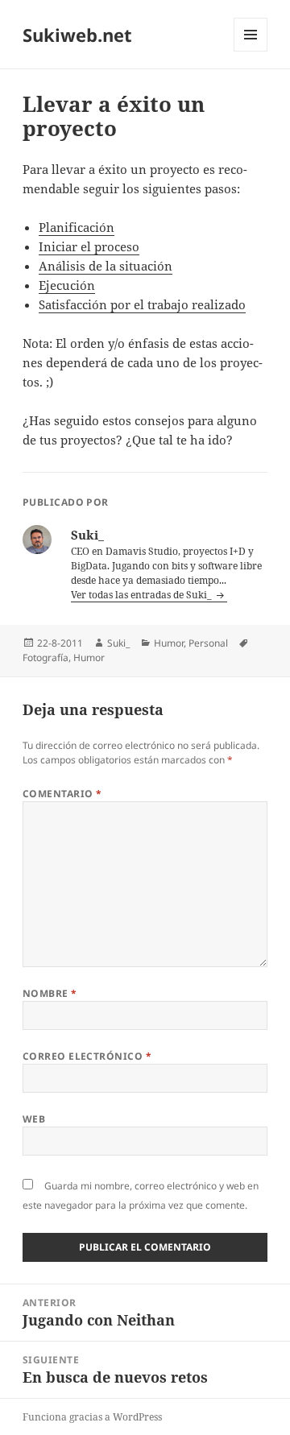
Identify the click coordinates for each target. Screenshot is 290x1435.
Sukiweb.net (77, 35)
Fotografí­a (45, 657)
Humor (169, 643)
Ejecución (67, 285)
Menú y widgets (250, 51)
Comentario (62, 793)
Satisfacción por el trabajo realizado (142, 304)
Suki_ (118, 643)
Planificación (76, 227)
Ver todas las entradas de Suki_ (142, 595)
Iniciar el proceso (89, 246)
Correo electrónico (87, 1056)
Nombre (50, 993)
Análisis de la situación (105, 266)
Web (34, 1119)
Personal (208, 643)
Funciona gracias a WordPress (92, 1417)
